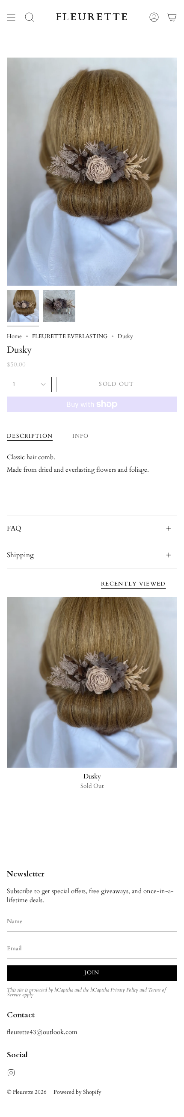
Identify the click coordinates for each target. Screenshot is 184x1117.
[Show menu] (11, 17)
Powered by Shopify (77, 1092)
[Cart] (172, 17)
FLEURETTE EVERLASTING (69, 336)
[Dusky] (92, 682)
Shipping (20, 555)
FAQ (14, 528)
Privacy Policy (124, 990)
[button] (29, 17)
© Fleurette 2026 (27, 1092)
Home (14, 336)
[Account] (154, 17)
